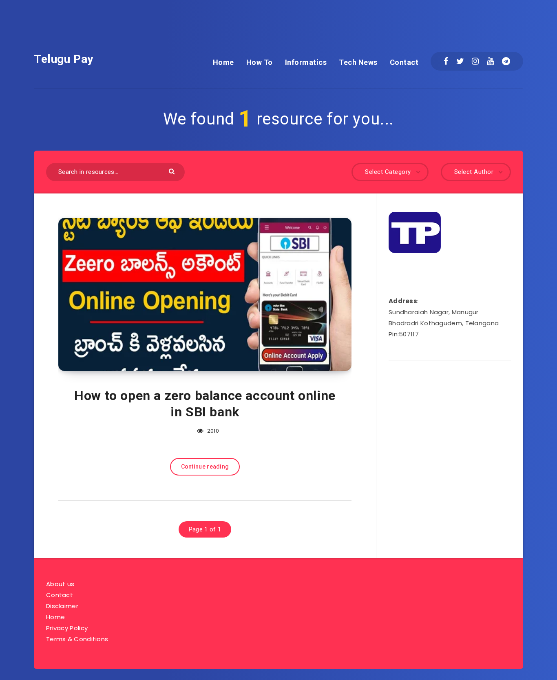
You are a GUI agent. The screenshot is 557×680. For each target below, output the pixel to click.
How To (259, 62)
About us (60, 584)
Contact (404, 62)
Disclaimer (62, 606)
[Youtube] (490, 61)
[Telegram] (506, 61)
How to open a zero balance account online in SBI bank (205, 404)
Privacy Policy (67, 628)
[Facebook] (446, 61)
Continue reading (205, 466)
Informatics (306, 62)
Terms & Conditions (77, 639)
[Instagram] (475, 61)
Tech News (358, 62)
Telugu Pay (63, 59)
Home (223, 62)
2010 (212, 431)
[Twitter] (460, 61)
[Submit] (173, 171)
